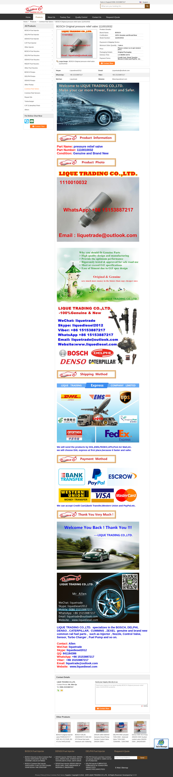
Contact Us (96, 17)
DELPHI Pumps (30, 76)
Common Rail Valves (46, 22)
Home (28, 17)
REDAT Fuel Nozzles (32, 64)
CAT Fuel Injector (30, 43)
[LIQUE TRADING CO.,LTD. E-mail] (61, 690)
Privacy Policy (40, 775)
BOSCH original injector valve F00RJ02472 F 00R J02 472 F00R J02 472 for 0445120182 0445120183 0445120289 (64, 740)
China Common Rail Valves (55, 775)
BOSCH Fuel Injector (32, 30)
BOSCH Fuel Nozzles (32, 51)
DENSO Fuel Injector (32, 39)
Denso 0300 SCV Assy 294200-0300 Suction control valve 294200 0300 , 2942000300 (140, 738)
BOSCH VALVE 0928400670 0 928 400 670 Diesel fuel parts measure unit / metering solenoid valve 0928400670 (83, 740)
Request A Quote (113, 17)
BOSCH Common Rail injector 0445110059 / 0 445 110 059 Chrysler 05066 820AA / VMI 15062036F (38, 765)
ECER (134, 775)
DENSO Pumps (30, 80)
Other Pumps (29, 85)
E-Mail (117, 768)
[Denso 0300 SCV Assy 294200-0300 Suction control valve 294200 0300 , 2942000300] (140, 727)
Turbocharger (29, 101)
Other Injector (29, 47)
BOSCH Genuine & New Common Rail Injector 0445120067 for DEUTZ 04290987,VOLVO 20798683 (38, 759)
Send (142, 758)
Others (27, 110)
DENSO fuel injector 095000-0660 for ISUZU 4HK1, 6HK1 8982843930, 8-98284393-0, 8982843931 (68, 765)
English (145, 2)
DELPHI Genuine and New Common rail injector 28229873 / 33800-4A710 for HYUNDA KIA (99, 759)
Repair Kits (28, 97)
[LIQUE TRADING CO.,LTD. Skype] (58, 690)
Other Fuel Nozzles (31, 68)
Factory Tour (65, 17)
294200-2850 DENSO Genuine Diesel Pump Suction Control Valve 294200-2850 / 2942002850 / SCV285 (102, 739)
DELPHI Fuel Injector (32, 35)
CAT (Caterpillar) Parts (32, 105)
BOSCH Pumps (30, 72)
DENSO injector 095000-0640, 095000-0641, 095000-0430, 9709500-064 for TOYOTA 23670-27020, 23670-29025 (69, 759)
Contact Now (108, 63)
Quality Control (81, 17)
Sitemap (124, 768)
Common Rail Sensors (32, 93)
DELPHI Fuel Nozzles (32, 55)
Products (39, 17)
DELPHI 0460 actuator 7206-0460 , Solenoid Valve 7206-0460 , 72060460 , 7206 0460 (121, 738)
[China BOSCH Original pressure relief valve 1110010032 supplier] (77, 44)
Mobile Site (120, 771)
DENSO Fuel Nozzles (32, 60)
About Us (51, 17)
